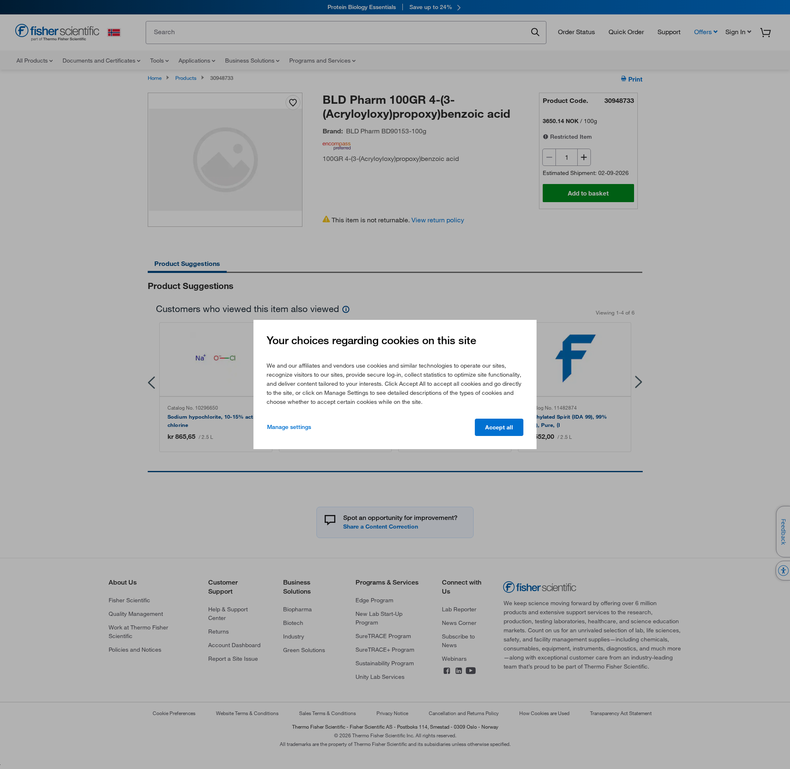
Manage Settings (289, 427)
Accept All (499, 427)
